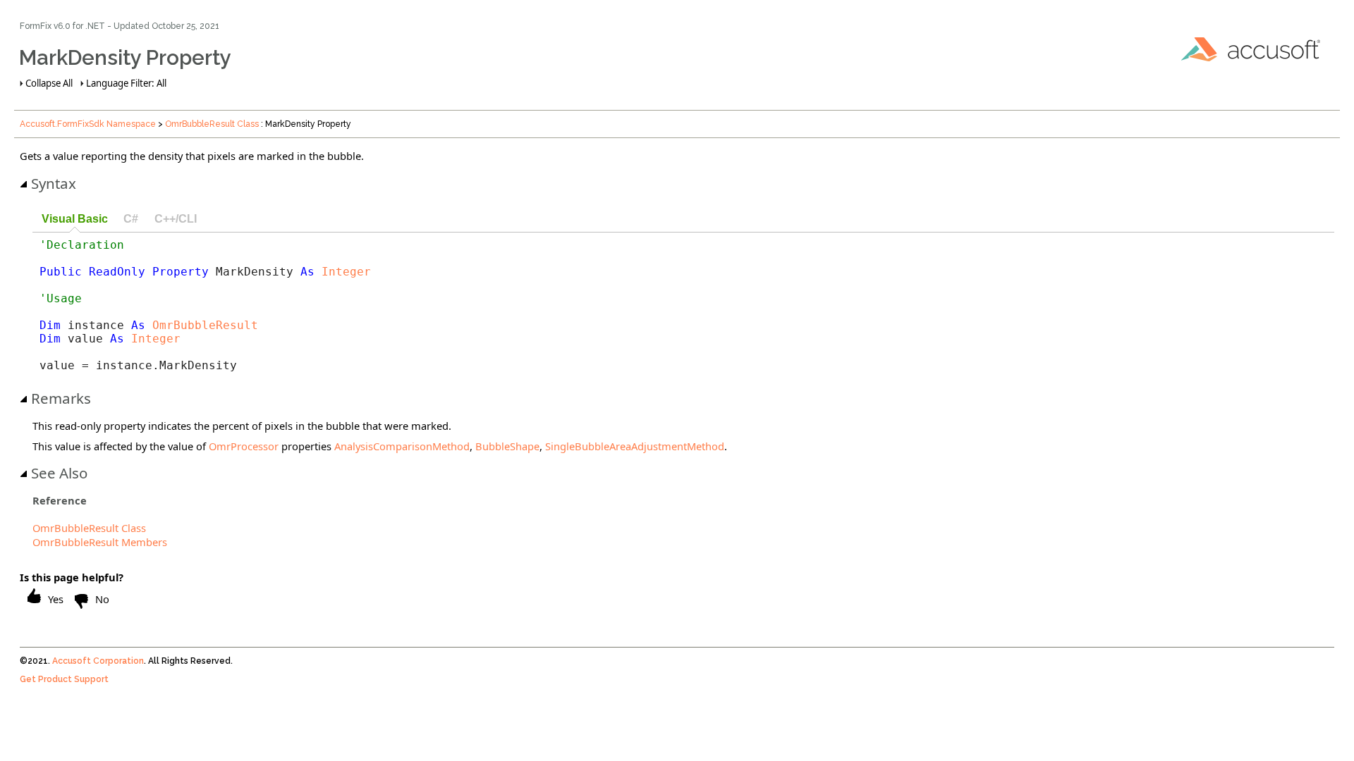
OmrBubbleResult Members (99, 542)
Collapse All (49, 83)
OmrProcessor (244, 446)
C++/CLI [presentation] (175, 218)
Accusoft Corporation (98, 661)
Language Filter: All (126, 83)
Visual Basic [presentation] (75, 218)
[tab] (74, 219)
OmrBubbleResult (205, 325)
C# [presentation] (130, 218)
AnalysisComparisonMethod (402, 446)
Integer (346, 271)
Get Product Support (64, 679)
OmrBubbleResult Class (212, 124)
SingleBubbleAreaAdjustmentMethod (634, 446)
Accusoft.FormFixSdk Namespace (88, 124)
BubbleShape (507, 446)
